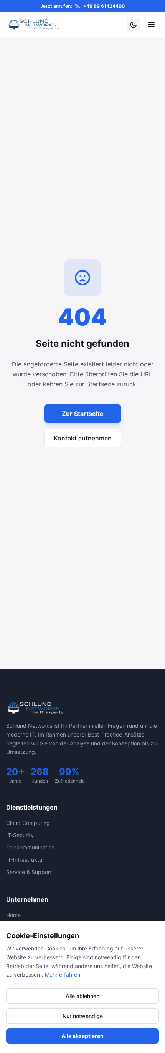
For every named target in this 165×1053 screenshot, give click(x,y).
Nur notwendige (83, 1016)
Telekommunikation (30, 847)
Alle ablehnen (82, 996)
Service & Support (29, 872)
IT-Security (20, 835)
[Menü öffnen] (151, 24)
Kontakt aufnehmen (83, 438)
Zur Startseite (83, 413)
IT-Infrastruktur (25, 859)
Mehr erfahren (62, 974)
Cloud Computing (28, 823)
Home (13, 915)
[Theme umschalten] (133, 24)
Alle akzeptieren (82, 1036)
